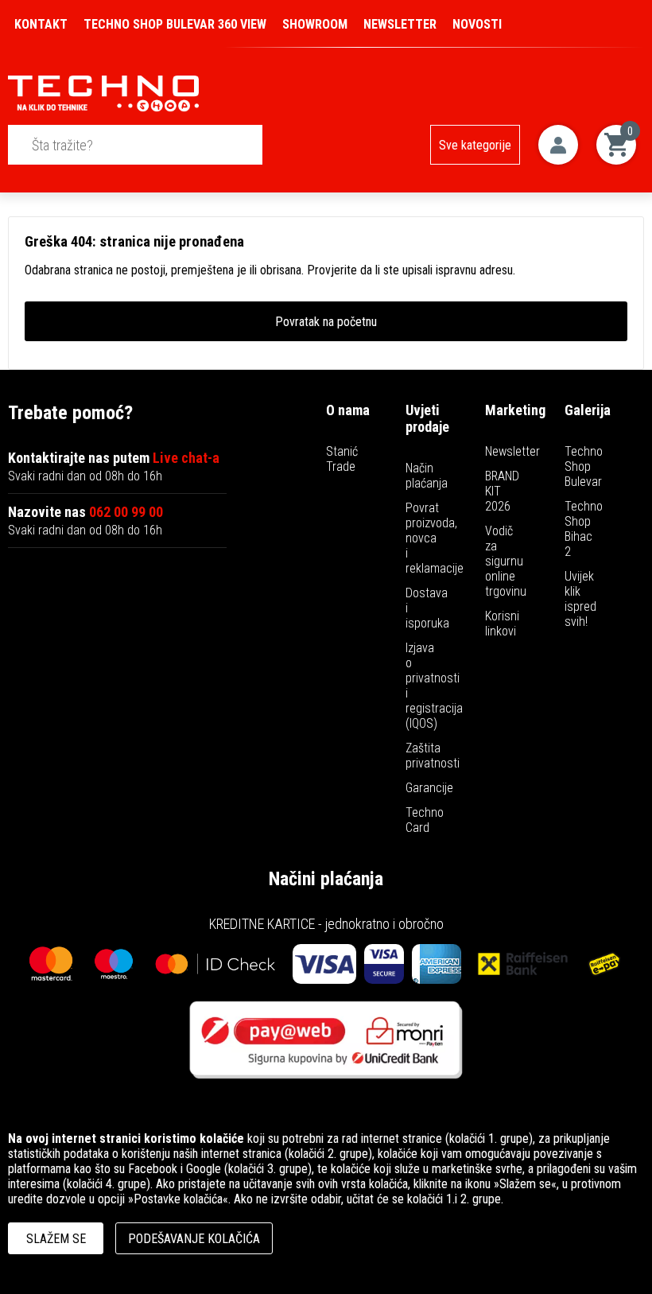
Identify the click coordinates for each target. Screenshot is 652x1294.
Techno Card (425, 820)
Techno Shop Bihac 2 (584, 529)
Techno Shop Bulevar (584, 466)
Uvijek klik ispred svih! (580, 599)
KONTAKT (41, 24)
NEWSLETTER (400, 24)
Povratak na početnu (326, 321)
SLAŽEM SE (56, 1238)
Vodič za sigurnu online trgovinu (505, 561)
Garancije (429, 787)
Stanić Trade (342, 459)
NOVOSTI (477, 24)
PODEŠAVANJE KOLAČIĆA (194, 1238)
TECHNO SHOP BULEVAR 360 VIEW (174, 24)
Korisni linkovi (502, 623)
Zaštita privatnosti (433, 755)
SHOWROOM (314, 24)
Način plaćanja (427, 475)
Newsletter (512, 451)
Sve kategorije (475, 145)
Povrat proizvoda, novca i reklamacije (435, 538)
